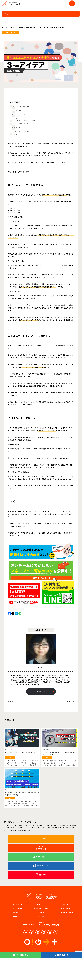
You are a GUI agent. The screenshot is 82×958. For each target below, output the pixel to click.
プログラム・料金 (16, 908)
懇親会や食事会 (16, 126)
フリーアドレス (16, 109)
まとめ (14, 134)
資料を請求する (62, 955)
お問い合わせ (65, 908)
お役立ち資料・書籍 (41, 908)
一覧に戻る (41, 691)
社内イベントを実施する (19, 123)
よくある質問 (41, 912)
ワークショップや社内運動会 (20, 130)
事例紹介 (16, 912)
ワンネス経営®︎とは (16, 904)
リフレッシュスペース (18, 117)
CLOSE (17, 102)
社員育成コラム (41, 904)
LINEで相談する (21, 955)
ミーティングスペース (18, 113)
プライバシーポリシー (65, 912)
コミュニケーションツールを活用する (24, 121)
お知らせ (41, 917)
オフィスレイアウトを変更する (21, 106)
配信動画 (16, 917)
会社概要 (66, 904)
